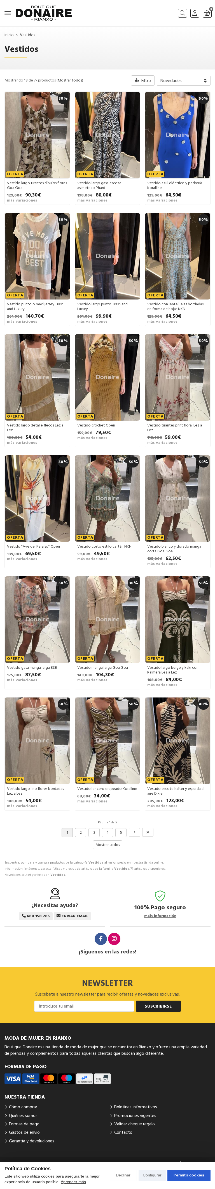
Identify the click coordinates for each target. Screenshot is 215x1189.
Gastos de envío (24, 1132)
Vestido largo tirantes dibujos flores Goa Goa (37, 185)
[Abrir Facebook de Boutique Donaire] (100, 939)
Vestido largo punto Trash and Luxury (102, 306)
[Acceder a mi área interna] (194, 13)
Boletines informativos (135, 1107)
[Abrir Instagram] (114, 939)
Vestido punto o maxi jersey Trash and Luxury (35, 306)
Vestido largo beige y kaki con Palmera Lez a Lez (172, 670)
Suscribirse (158, 1006)
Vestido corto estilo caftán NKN (104, 546)
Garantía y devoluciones (31, 1141)
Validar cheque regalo (134, 1124)
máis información (160, 916)
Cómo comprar (23, 1107)
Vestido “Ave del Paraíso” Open (33, 546)
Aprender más (73, 1182)
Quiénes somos (23, 1116)
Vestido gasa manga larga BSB (32, 667)
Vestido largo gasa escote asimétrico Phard (99, 185)
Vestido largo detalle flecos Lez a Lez (35, 428)
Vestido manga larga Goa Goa (102, 667)
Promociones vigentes (135, 1116)
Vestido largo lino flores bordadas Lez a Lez (35, 791)
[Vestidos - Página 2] (134, 832)
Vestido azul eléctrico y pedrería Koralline (174, 185)
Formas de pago (24, 1124)
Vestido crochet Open (96, 425)
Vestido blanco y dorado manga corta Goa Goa (174, 549)
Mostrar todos (70, 80)
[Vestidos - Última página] (147, 832)
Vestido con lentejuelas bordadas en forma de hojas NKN (175, 306)
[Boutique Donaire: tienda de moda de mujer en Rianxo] (44, 13)
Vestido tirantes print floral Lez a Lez (174, 428)
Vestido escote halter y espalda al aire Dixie (175, 791)
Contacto (123, 1132)
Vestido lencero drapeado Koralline (107, 789)
